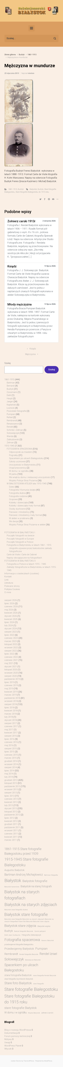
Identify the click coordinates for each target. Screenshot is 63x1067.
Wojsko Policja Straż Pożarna (23, 480)
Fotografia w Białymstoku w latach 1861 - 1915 (29, 545)
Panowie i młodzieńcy (19, 512)
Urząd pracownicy (17, 468)
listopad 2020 (10, 669)
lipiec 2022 (9, 654)
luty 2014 (8, 777)
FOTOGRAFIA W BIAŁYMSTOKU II (19, 561)
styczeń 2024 (10, 628)
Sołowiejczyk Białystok (33, 960)
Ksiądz (33, 348)
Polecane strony (12, 586)
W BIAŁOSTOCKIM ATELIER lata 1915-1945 (27, 483)
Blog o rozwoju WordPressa (17, 1030)
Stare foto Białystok (18, 983)
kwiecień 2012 (11, 821)
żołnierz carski (47, 1013)
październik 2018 (12, 698)
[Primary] (31, 28)
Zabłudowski (13, 439)
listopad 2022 (10, 644)
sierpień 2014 (10, 767)
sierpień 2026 (10, 600)
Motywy (8, 1039)
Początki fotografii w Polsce (20, 542)
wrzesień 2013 (11, 789)
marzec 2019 (10, 695)
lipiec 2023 (9, 635)
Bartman (11, 383)
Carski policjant (40, 931)
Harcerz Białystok (47, 940)
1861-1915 (32, 54)
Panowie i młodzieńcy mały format (25, 515)
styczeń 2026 (10, 616)
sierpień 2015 (10, 748)
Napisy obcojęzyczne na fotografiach (24, 558)
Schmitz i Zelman (15, 430)
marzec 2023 (10, 641)
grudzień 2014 (11, 761)
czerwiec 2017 (11, 726)
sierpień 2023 (10, 632)
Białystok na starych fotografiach (21, 894)
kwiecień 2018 (11, 710)
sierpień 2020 (10, 676)
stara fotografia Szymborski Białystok (18, 979)
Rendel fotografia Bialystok (28, 954)
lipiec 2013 (9, 796)
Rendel (10, 427)
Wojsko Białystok (34, 1013)
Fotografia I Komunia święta (22, 490)
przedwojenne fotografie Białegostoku (18, 944)
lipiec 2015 (9, 751)
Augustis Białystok (14, 870)
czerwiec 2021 (11, 660)
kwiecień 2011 (11, 837)
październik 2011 (12, 827)
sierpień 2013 (10, 792)
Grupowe (13, 499)
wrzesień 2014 (11, 764)
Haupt (9, 398)
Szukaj (7, 363)
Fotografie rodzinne (18, 496)
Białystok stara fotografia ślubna (16, 910)
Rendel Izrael (48, 954)
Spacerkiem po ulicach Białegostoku (26, 458)
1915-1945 (9, 446)
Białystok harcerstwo (11, 887)
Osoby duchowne (17, 509)
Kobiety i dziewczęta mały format (24, 505)
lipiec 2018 (9, 707)
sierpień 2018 (10, 704)
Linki (6, 580)
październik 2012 (12, 815)
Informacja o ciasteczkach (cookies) (21, 573)
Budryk (21, 54)
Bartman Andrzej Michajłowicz (23, 874)
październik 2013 (12, 786)
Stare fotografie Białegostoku (31, 989)
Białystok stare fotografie (26, 914)
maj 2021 (8, 663)
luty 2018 (8, 717)
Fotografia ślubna (17, 493)
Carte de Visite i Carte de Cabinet (22, 554)
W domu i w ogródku (19, 471)
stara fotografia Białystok (18, 975)
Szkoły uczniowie (17, 461)
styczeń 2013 (10, 808)
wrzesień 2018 (11, 701)
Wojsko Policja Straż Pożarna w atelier (27, 524)
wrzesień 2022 (11, 647)
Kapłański (11, 405)
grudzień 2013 (11, 780)
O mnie (7, 592)
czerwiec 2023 (11, 638)
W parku (13, 474)
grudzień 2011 (11, 824)
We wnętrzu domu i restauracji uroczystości (29, 477)
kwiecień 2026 (11, 613)
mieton (31, 73)
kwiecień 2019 (11, 692)
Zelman (10, 442)
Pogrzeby (13, 455)
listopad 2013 (10, 783)
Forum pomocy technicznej (17, 1036)
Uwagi (7, 1042)
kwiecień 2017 (11, 732)
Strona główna (10, 54)
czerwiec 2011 (11, 834)
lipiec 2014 (9, 770)
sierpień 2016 (10, 736)
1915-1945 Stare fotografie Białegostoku (26, 862)
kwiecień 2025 (11, 619)
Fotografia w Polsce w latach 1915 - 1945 (26, 564)
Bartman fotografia (51, 875)
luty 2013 (8, 805)
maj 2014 (8, 774)
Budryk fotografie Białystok (23, 931)
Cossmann (12, 392)
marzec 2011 (10, 840)
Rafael (10, 417)
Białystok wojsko (44, 926)
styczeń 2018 (10, 720)
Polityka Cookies (12, 589)
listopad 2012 (10, 811)
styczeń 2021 (10, 666)
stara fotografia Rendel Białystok (44, 975)
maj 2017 (8, 729)
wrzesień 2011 (11, 830)
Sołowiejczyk (13, 433)
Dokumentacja (11, 1033)
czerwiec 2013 (11, 799)
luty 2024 (8, 625)
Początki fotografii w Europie (20, 539)
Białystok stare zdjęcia (20, 926)
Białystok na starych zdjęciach (30, 904)
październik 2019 (12, 679)
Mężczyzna (30, 354)
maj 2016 (8, 745)
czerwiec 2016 (11, 742)
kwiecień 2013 (11, 802)
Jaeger (10, 401)
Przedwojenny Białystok (19, 948)
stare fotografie (38, 984)
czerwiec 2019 (11, 685)
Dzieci (12, 487)
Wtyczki (8, 1049)
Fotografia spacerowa (22, 939)
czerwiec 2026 (11, 606)
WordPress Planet (12, 1046)
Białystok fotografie (34, 881)
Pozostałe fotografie (16, 411)
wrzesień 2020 (11, 673)
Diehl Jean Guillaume (12, 935)
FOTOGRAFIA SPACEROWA (19, 449)
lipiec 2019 (9, 682)
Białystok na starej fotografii (36, 886)
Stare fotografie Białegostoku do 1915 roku (32, 192)
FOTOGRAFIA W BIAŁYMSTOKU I (19, 532)
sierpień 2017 (10, 723)
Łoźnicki (11, 408)
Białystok (33, 189)
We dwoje (13, 521)
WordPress (48, 1061)
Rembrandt (12, 420)
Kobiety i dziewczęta (18, 502)
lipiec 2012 (9, 818)
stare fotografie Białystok (20, 1008)
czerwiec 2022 (11, 657)
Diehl (9, 395)
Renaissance (13, 424)
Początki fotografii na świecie (20, 535)
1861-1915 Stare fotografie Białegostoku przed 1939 (22, 851)
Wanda (10, 436)
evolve (13, 1061)
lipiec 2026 (9, 603)
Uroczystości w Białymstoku (22, 465)
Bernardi (11, 386)
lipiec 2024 (9, 622)
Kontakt (8, 576)
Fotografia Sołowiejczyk (31, 935)
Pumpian (11, 414)
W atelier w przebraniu (19, 518)
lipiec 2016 (9, 739)
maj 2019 (8, 688)
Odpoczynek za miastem (20, 452)
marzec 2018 (10, 714)
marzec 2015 (10, 758)
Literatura (8, 583)
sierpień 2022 (10, 651)
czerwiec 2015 (11, 755)
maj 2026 (8, 610)
